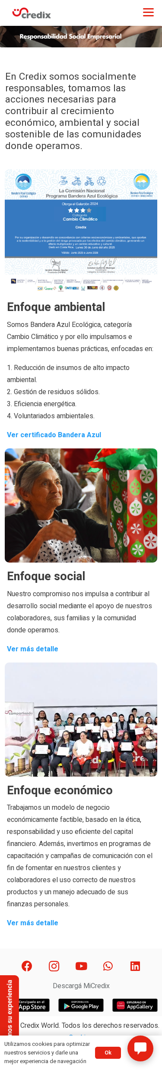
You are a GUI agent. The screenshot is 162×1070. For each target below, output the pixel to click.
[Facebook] (27, 966)
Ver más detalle (32, 649)
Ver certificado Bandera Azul (54, 435)
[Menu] (148, 11)
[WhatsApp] (108, 966)
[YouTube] (81, 966)
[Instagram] (54, 966)
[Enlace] (31, 13)
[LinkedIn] (135, 966)
